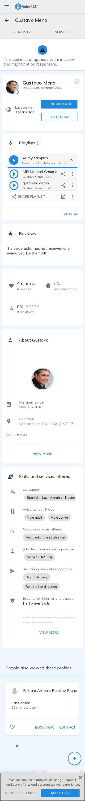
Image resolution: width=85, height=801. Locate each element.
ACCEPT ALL (60, 793)
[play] (13, 173)
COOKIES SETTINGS (20, 793)
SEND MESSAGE (59, 104)
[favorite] (77, 81)
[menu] (6, 6)
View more (42, 454)
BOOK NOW (59, 117)
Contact (67, 727)
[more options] (72, 173)
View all (71, 214)
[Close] (80, 777)
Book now (45, 727)
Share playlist (31, 196)
